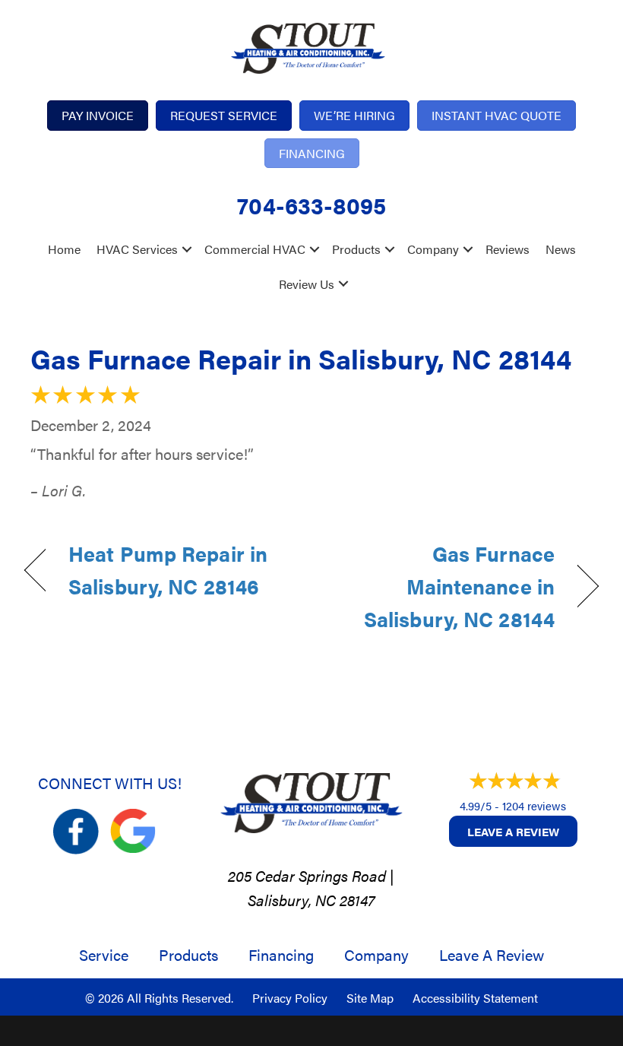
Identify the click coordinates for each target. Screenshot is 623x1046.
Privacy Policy (289, 997)
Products (356, 249)
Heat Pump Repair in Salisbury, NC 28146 (167, 570)
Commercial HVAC (254, 249)
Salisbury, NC (292, 900)
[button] (187, 249)
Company (433, 249)
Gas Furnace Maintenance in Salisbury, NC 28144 (441, 586)
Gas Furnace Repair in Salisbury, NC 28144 (300, 358)
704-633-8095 (311, 205)
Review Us (306, 284)
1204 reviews (534, 805)
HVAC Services (137, 249)
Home (64, 249)
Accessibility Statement (475, 997)
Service (103, 954)
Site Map (370, 997)
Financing (281, 954)
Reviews (507, 249)
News (561, 249)
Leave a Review (513, 831)
